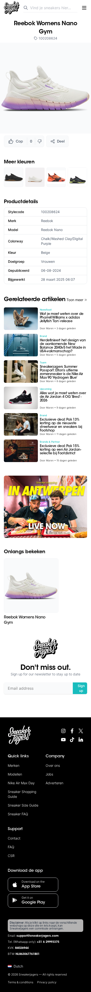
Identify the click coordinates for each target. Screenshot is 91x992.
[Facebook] (72, 730)
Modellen (15, 774)
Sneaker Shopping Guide (22, 794)
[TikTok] (72, 739)
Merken (13, 765)
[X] (80, 730)
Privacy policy (47, 982)
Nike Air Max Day (21, 783)
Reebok (47, 221)
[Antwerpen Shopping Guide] (45, 507)
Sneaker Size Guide (23, 805)
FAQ (11, 847)
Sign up (81, 688)
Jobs (49, 774)
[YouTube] (63, 739)
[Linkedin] (80, 739)
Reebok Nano (52, 230)
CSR (11, 856)
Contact (14, 838)
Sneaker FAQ (18, 814)
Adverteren (54, 783)
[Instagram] (63, 730)
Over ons (53, 765)
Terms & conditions (20, 982)
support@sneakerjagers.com (38, 936)
